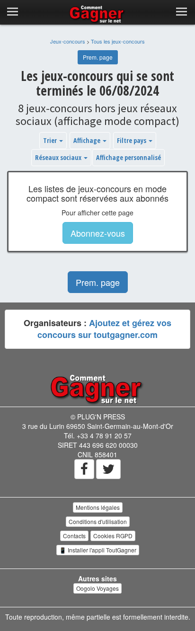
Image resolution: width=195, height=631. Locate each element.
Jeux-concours (67, 41)
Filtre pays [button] (132, 140)
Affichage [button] (87, 140)
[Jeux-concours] (97, 388)
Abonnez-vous (98, 233)
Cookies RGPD (113, 536)
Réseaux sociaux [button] (59, 157)
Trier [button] (50, 140)
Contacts (74, 536)
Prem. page (98, 57)
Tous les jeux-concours (118, 41)
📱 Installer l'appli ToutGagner (97, 550)
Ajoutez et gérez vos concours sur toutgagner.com (104, 329)
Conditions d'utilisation (98, 521)
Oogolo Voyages (97, 588)
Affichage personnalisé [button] (128, 157)
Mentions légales (98, 507)
